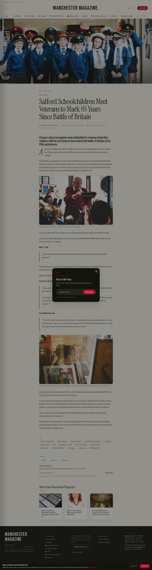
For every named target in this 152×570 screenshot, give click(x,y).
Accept (145, 566)
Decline (134, 566)
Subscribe (89, 292)
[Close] (96, 271)
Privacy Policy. (93, 567)
